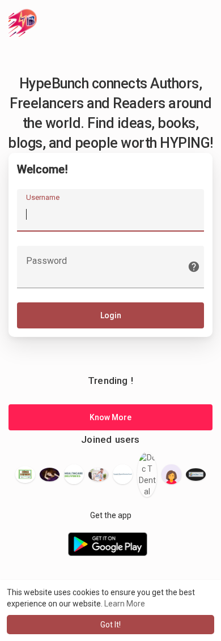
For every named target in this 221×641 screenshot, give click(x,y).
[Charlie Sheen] (98, 474)
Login (110, 315)
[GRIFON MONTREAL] (123, 474)
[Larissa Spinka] (50, 474)
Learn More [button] (124, 603)
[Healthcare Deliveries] (74, 474)
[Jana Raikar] (171, 474)
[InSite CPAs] (196, 474)
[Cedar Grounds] (25, 474)
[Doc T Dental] (147, 474)
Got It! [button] (110, 624)
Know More (110, 417)
